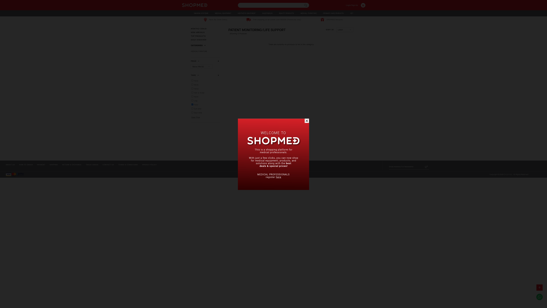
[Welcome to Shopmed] (273, 189)
